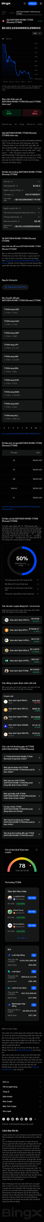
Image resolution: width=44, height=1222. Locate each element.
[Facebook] (17, 1119)
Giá (12, 13)
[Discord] (12, 1119)
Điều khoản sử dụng (24, 1050)
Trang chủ (4, 13)
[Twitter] (3, 1119)
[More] (35, 1119)
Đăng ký (32, 3)
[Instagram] (21, 1119)
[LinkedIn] (26, 1119)
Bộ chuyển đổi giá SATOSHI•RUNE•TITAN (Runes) (21, 434)
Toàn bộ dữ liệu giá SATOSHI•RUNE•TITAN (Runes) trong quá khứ (21, 508)
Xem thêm (21, 938)
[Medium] (30, 1119)
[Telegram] (8, 1119)
